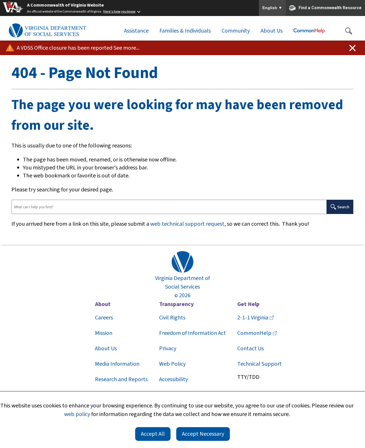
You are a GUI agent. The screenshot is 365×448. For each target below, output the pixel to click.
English (272, 8)
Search (343, 207)
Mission (103, 333)
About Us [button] (272, 31)
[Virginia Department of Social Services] (47, 31)
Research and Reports (121, 379)
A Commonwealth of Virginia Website (65, 5)
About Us (106, 349)
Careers (104, 318)
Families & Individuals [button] (185, 31)
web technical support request (187, 224)
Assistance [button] (136, 31)
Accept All (153, 434)
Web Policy (172, 364)
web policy (77, 414)
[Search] (348, 31)
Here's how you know (119, 11)
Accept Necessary (203, 434)
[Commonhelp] (309, 31)
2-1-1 (252, 318)
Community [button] (236, 31)
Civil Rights (172, 318)
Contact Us (250, 349)
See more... (126, 48)
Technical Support (259, 364)
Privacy (167, 349)
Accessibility (173, 379)
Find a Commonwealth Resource (330, 7)
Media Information (117, 364)
